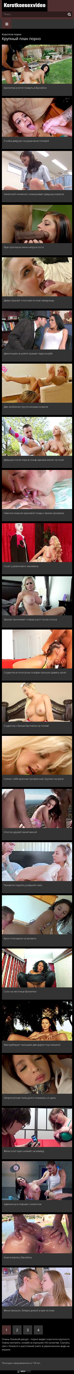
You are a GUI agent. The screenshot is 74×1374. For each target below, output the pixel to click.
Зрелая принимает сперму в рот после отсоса (30, 619)
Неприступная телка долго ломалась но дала (30, 1097)
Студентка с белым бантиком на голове (26, 725)
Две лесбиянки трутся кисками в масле (26, 406)
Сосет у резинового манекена (21, 566)
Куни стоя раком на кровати (20, 938)
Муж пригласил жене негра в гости (24, 247)
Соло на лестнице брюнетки (20, 991)
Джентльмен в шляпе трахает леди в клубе (28, 353)
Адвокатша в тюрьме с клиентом (22, 1204)
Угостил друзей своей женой (20, 832)
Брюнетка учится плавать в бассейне (25, 87)
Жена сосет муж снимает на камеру (24, 1151)
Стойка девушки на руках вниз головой (26, 141)
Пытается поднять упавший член (23, 885)
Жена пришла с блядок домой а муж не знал (29, 1310)
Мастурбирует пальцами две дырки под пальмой (32, 1044)
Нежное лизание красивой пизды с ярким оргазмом (34, 513)
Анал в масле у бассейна (18, 1257)
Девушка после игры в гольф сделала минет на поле (34, 460)
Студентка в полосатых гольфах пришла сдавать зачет (35, 672)
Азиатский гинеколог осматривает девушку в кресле (34, 194)
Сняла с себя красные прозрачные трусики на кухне (34, 778)
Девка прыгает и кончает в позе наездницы (29, 300)
